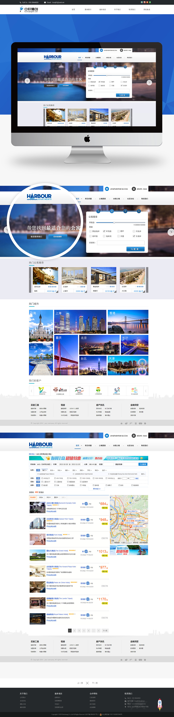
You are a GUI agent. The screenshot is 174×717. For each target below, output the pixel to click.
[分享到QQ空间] (142, 2)
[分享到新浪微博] (145, 2)
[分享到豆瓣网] (150, 2)
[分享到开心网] (147, 2)
